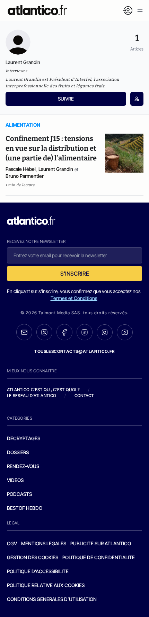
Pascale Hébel (21, 169)
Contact (84, 395)
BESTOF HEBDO (24, 508)
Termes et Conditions (74, 298)
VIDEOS (15, 480)
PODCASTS (19, 494)
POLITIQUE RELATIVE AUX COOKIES (46, 585)
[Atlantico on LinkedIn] (85, 332)
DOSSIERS (18, 452)
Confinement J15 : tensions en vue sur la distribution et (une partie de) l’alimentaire (51, 148)
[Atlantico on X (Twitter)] (44, 332)
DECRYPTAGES (23, 438)
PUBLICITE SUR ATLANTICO (100, 543)
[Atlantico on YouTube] (125, 332)
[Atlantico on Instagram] (105, 332)
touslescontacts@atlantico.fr (74, 351)
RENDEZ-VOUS (23, 466)
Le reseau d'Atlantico (31, 395)
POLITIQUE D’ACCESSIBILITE (38, 571)
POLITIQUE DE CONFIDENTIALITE (98, 557)
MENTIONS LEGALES (43, 543)
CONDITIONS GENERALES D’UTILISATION (52, 599)
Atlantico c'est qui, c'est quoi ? (43, 389)
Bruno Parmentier (25, 176)
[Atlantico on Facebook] (64, 332)
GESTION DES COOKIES (32, 557)
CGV (12, 543)
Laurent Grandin (55, 169)
